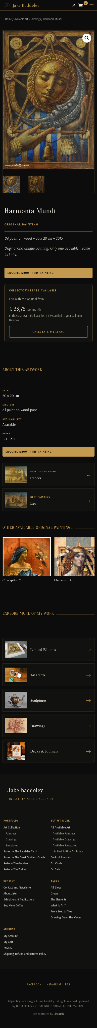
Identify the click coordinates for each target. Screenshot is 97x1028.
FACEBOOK (34, 984)
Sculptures (11, 845)
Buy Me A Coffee (13, 905)
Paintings (36, 19)
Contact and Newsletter (17, 887)
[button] (86, 38)
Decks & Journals (61, 857)
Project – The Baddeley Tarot (20, 851)
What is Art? (58, 905)
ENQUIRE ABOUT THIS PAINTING (30, 272)
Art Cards (56, 863)
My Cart (8, 942)
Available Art (21, 19)
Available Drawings (64, 839)
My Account (10, 936)
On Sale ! (56, 869)
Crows (54, 893)
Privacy (7, 948)
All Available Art (60, 827)
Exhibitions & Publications (19, 899)
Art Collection (11, 827)
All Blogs (56, 887)
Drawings (11, 839)
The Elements (58, 899)
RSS (67, 984)
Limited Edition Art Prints (68, 851)
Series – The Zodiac (14, 869)
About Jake (9, 893)
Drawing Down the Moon (66, 917)
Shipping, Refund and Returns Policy (24, 954)
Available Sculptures (65, 845)
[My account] (73, 5)
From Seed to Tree (61, 911)
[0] (81, 5)
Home (8, 19)
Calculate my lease (48, 332)
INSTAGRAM (53, 984)
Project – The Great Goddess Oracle (24, 857)
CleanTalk (59, 1014)
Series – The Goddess (15, 863)
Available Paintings (64, 833)
